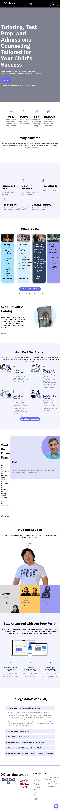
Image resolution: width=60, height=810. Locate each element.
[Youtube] (10, 779)
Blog (35, 777)
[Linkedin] (8, 782)
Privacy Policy (36, 799)
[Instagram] (3, 779)
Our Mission (36, 795)
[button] (30, 3)
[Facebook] (13, 779)
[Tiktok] (6, 779)
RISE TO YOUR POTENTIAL (52, 805)
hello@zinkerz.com (51, 786)
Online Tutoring (36, 784)
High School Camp (36, 791)
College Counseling (37, 780)
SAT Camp (37, 787)
